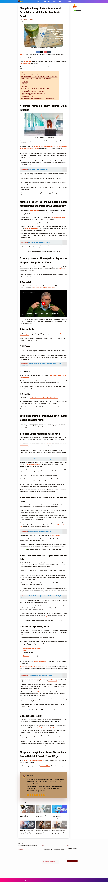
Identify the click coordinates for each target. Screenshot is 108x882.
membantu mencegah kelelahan (33, 464)
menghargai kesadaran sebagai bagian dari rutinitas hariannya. (44, 398)
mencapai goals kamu (45, 766)
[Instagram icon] (32, 795)
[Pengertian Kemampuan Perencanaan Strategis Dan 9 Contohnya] (59, 809)
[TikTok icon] (41, 795)
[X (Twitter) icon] (30, 795)
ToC (65, 1)
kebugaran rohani (56, 535)
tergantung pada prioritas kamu (27, 446)
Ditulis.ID (22, 54)
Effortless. (49, 443)
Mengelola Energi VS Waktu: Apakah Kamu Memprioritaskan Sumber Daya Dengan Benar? (39, 76)
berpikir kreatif (61, 268)
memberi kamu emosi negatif (41, 661)
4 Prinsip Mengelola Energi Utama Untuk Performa (31, 74)
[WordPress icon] (37, 795)
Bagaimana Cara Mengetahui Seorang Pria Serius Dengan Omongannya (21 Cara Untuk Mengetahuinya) (43, 832)
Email (68, 845)
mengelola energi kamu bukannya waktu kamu (34, 760)
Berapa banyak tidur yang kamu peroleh (31, 648)
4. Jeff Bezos (24, 84)
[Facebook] (38, 52)
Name (43, 845)
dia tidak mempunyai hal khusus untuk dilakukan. (44, 287)
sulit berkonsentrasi (52, 681)
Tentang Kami (43, 1)
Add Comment (20, 849)
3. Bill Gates (24, 83)
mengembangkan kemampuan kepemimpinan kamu (47, 727)
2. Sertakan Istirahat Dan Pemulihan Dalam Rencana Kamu (33, 91)
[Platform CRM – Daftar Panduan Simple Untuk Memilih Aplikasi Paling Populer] (27, 825)
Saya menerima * (73, 848)
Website (19, 860)
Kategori (54, 1)
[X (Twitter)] (41, 52)
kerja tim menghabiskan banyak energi (43, 679)
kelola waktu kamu (34, 210)
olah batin (55, 606)
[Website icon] (28, 795)
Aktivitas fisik (26, 656)
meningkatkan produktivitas (31, 228)
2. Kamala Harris (25, 81)
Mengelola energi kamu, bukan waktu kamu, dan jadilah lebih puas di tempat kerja (37, 98)
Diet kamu (25, 650)
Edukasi (31, 818)
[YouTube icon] (39, 795)
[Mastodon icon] (44, 795)
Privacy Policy (61, 1)
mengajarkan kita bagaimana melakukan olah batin (38, 617)
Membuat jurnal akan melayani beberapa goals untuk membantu (35, 666)
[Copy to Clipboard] (49, 52)
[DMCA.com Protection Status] (76, 10)
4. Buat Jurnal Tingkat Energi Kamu (28, 94)
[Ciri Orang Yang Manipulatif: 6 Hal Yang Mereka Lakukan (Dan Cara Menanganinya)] (59, 825)
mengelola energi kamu (25, 63)
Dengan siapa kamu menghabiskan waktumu (33, 654)
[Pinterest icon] (35, 795)
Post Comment (72, 861)
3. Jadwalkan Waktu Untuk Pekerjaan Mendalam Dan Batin (33, 93)
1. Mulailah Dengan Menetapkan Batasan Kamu (31, 90)
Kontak (69, 1)
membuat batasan (24, 445)
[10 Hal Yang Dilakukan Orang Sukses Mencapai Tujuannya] (43, 809)
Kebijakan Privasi (75, 848)
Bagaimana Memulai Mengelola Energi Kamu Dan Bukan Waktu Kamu (35, 88)
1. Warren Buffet (25, 80)
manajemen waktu (27, 61)
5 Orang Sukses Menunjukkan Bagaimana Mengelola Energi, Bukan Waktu (36, 78)
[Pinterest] (45, 52)
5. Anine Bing (24, 86)
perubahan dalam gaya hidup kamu (40, 691)
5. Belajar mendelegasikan (27, 96)
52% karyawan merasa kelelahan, (57, 217)
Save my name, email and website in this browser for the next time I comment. (54, 849)
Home (38, 1)
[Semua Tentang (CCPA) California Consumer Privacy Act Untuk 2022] (27, 809)
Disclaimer (49, 1)
